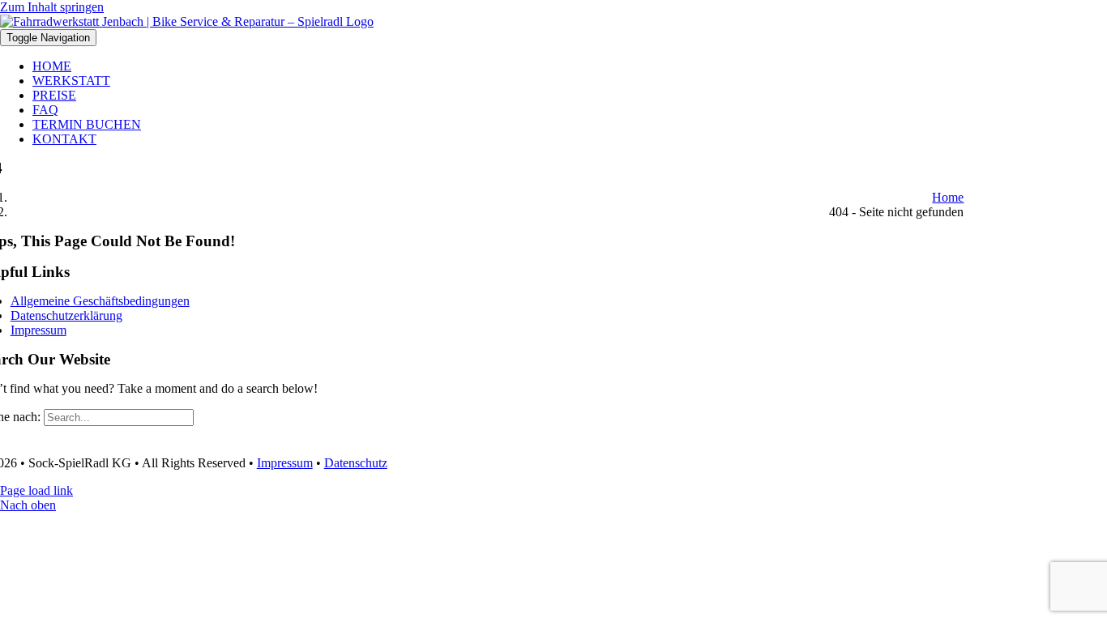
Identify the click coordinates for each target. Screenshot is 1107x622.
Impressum (285, 463)
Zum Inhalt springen (52, 7)
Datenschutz (355, 463)
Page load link (36, 490)
